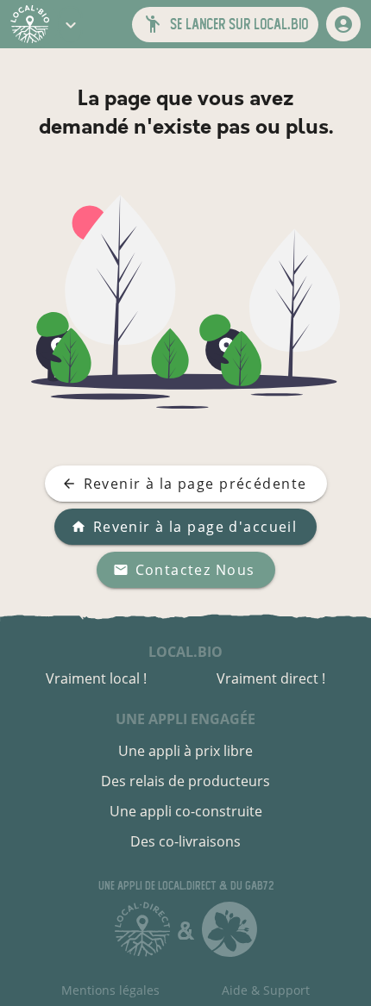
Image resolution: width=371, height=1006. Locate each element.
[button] (71, 24)
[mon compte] (343, 24)
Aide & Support (266, 990)
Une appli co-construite (186, 811)
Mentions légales (110, 990)
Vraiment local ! (96, 678)
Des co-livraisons (185, 841)
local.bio (185, 651)
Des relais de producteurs (185, 781)
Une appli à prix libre (185, 750)
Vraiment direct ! (271, 678)
